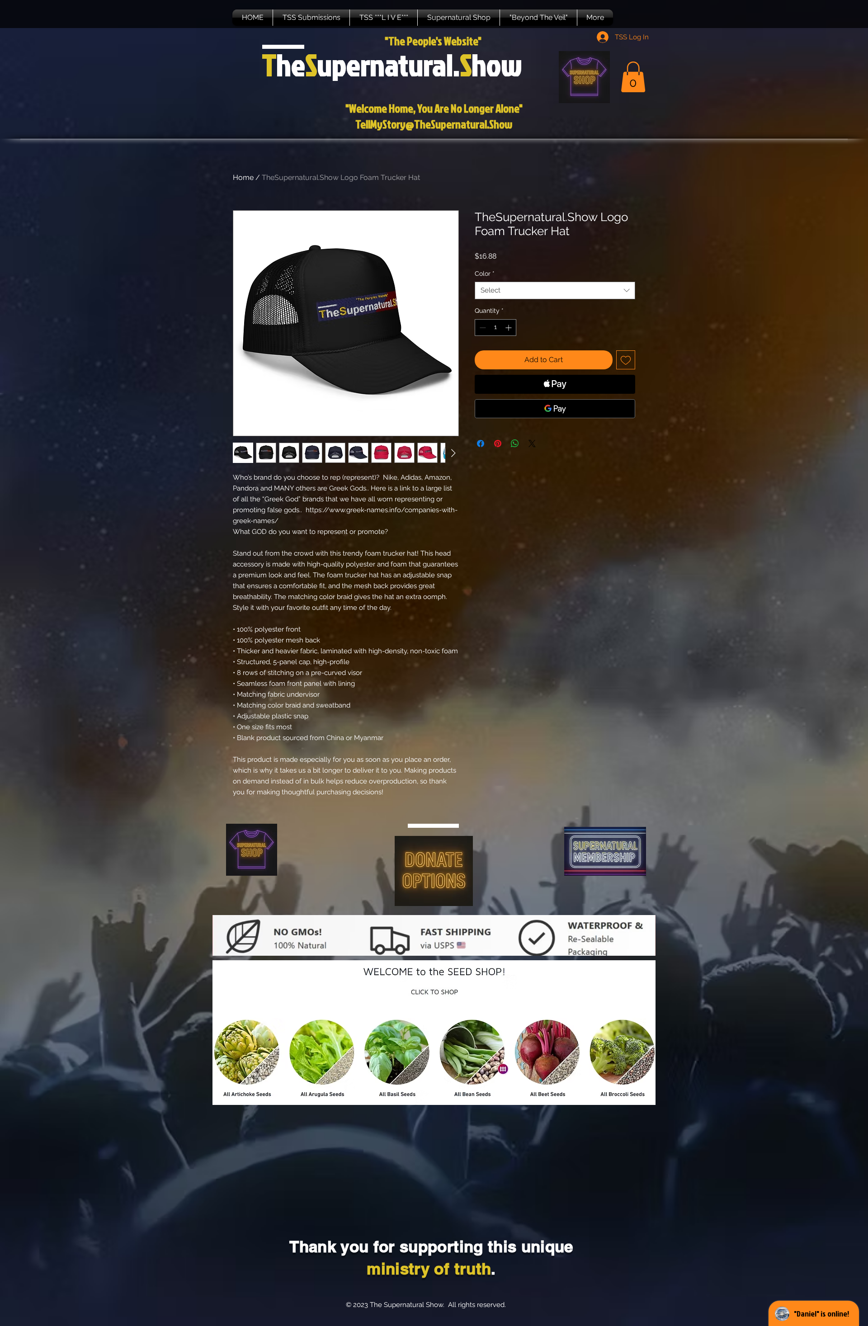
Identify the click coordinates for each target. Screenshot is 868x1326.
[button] (311, 17)
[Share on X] (532, 443)
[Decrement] (481, 327)
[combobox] (555, 290)
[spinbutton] (495, 327)
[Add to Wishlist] (625, 359)
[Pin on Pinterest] (497, 443)
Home (243, 177)
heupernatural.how (392, 64)
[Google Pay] (555, 408)
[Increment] (509, 327)
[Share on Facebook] (480, 443)
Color (485, 273)
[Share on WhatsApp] (514, 443)
